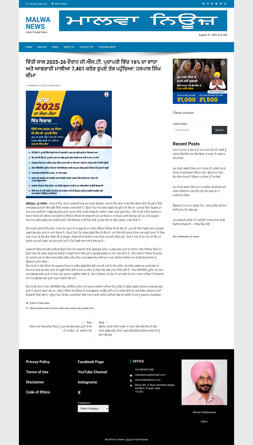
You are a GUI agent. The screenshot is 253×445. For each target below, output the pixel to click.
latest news (64, 308)
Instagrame (87, 382)
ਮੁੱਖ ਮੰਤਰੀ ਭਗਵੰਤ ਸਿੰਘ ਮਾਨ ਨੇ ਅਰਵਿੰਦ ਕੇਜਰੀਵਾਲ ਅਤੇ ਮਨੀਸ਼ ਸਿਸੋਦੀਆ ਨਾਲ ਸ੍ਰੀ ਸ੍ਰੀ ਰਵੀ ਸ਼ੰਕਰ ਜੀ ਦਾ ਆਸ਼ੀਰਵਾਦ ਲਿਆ (199, 191)
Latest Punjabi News (36, 32)
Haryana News (107, 47)
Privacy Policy (38, 362)
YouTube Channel (92, 372)
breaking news (42, 308)
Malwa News (38, 23)
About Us (69, 47)
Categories (84, 402)
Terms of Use (37, 372)
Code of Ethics (38, 392)
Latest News (180, 123)
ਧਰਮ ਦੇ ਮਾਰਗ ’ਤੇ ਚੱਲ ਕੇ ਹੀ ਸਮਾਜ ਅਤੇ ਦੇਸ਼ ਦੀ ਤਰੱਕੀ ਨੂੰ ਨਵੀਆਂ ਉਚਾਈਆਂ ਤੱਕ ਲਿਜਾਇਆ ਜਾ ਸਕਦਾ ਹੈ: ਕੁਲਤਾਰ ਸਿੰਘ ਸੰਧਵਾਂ (199, 154)
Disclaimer (35, 382)
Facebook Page (91, 362)
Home (29, 47)
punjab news (75, 308)
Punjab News (44, 303)
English (42, 47)
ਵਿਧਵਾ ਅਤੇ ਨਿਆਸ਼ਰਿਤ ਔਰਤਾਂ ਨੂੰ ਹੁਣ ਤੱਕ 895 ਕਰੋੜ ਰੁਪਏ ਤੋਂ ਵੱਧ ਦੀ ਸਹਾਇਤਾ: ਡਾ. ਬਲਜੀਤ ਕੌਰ (60, 326)
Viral (128, 439)
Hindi (55, 47)
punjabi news (88, 308)
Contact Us (86, 47)
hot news (54, 308)
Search (219, 130)
